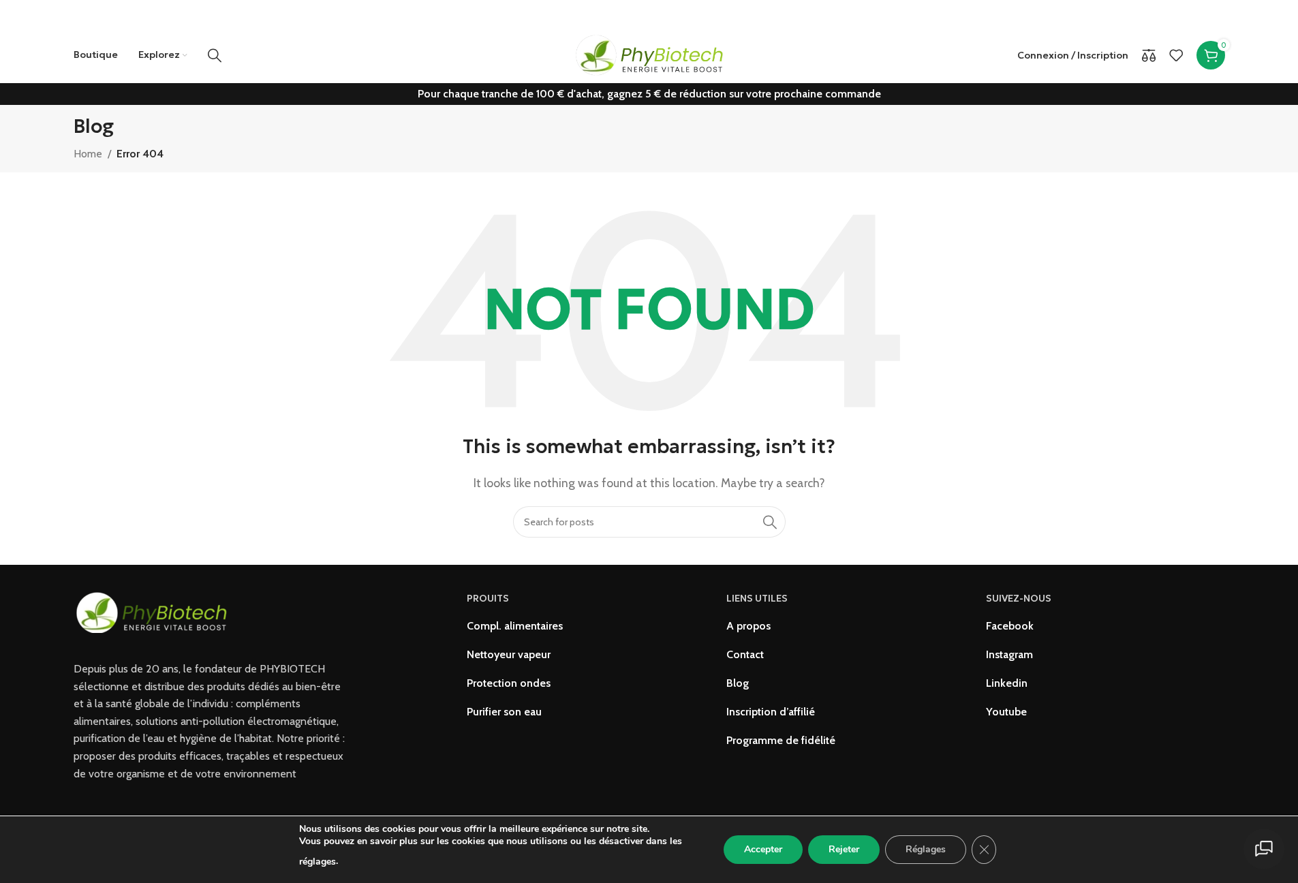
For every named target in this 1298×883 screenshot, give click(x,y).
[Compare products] (1148, 55)
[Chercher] (214, 55)
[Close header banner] (1281, 13)
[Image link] (152, 611)
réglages (317, 861)
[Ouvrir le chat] (1263, 848)
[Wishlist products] (1176, 55)
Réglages (926, 849)
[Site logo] (649, 54)
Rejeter (844, 849)
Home (88, 153)
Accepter (763, 849)
